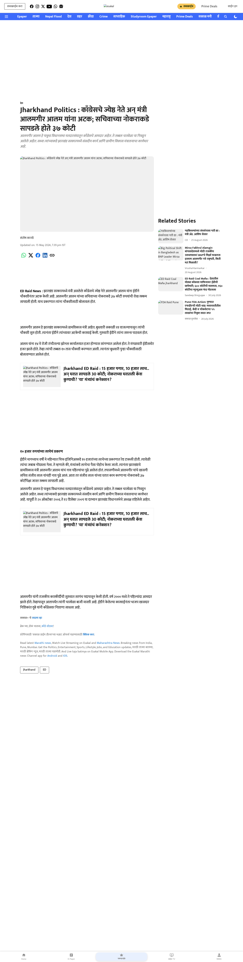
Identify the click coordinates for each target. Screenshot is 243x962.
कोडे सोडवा (47, 626)
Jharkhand (29, 669)
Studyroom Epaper (144, 16)
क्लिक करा (88, 634)
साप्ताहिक (119, 16)
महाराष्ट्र (166, 16)
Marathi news (43, 643)
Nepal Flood (53, 16)
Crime (103, 16)
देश (69, 16)
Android (52, 655)
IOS (65, 655)
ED (44, 669)
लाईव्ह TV (171, 959)
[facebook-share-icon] (38, 257)
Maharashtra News (108, 643)
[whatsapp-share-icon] (24, 257)
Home (23, 959)
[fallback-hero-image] (170, 236)
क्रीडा (91, 16)
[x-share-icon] (31, 257)
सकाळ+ (219, 959)
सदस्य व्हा (37, 617)
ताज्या (36, 16)
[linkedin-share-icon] (45, 257)
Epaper (22, 16)
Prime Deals (209, 6)
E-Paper (71, 959)
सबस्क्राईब (188, 6)
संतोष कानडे (27, 238)
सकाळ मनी (205, 16)
